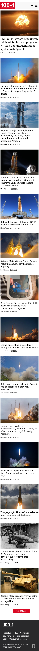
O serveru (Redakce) (18, 639)
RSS (16, 633)
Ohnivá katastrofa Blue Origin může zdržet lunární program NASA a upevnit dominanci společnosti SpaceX (19, 44)
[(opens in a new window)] (33, 640)
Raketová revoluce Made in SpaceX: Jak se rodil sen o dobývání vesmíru (19, 387)
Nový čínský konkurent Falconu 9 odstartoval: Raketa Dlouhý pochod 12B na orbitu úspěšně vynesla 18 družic (18, 90)
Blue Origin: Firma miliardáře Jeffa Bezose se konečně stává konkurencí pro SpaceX (19, 306)
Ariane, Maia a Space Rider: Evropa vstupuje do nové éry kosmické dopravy (18, 264)
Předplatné (7, 633)
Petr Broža (3, 53)
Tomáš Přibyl (4, 312)
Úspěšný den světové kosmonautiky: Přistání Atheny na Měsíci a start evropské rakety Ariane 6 (18, 430)
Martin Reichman (6, 97)
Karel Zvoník (4, 270)
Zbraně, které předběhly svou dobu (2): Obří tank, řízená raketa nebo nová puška (18, 599)
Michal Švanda (5, 189)
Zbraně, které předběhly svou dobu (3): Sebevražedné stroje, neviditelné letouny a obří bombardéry (18, 555)
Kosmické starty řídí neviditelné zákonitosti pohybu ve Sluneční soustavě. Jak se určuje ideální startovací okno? (17, 181)
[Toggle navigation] (36, 5)
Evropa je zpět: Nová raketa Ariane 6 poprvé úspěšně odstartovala (19, 513)
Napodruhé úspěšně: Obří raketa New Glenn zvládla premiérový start (17, 473)
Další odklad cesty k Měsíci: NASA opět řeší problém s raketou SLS (18, 223)
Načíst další (21, 611)
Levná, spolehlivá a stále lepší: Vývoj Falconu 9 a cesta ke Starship (19, 346)
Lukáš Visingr (4, 563)
